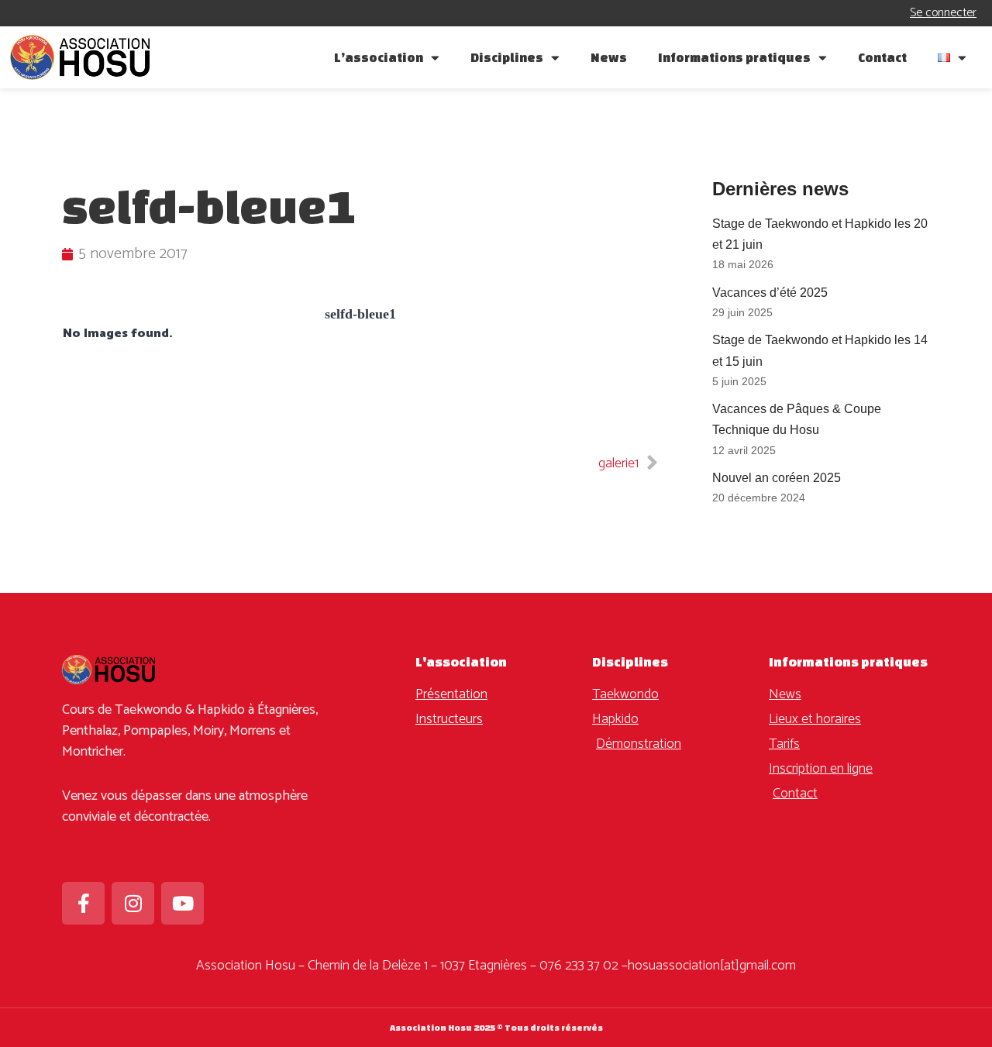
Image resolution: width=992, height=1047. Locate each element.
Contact (882, 57)
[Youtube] (182, 903)
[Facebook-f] (83, 903)
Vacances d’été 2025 (770, 292)
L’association (378, 57)
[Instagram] (133, 903)
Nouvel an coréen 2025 (776, 477)
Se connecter (943, 12)
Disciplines (506, 57)
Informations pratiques (734, 57)
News (609, 57)
